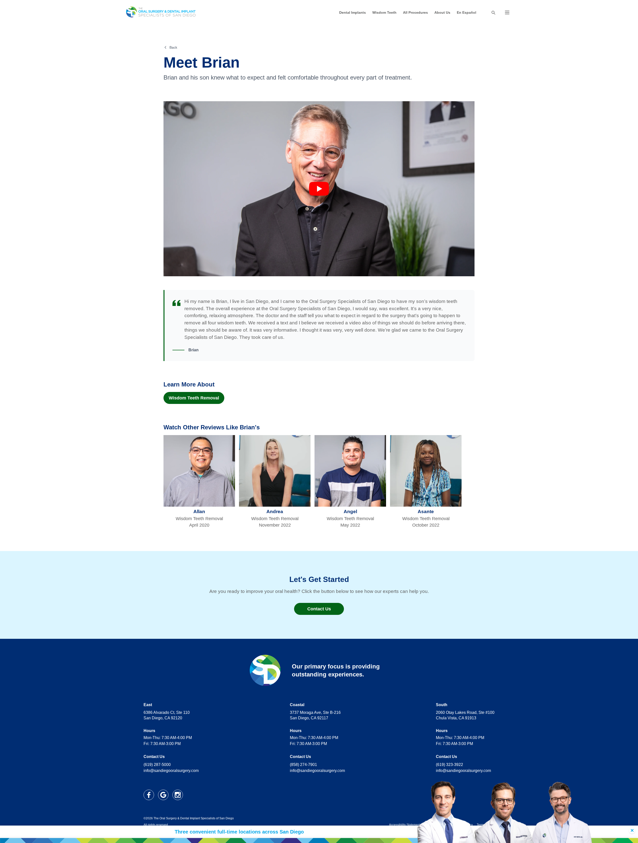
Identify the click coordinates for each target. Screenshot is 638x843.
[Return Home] (161, 12)
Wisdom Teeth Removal (194, 397)
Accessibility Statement (404, 825)
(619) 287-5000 (157, 764)
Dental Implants (352, 12)
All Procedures (415, 12)
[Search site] (493, 12)
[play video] (319, 188)
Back (173, 47)
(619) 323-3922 (449, 764)
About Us (442, 12)
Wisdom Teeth (384, 12)
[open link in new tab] (149, 795)
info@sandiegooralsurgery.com (171, 770)
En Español (466, 12)
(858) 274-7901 (303, 764)
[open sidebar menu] (507, 12)
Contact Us (319, 608)
